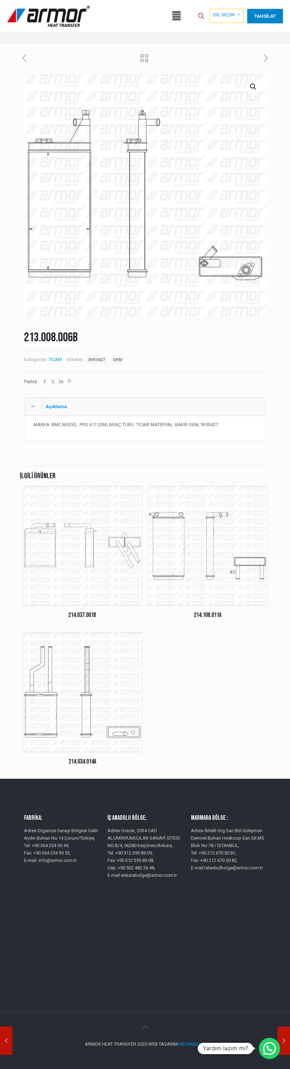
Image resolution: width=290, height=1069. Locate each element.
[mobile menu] (176, 16)
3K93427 (96, 359)
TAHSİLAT (265, 16)
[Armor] (48, 16)
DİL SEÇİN (223, 14)
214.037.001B (82, 615)
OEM (117, 359)
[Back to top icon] (145, 1027)
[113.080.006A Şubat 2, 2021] (6, 1041)
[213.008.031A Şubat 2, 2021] (284, 1041)
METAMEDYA (192, 1044)
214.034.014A (82, 761)
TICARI (55, 359)
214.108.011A (207, 615)
